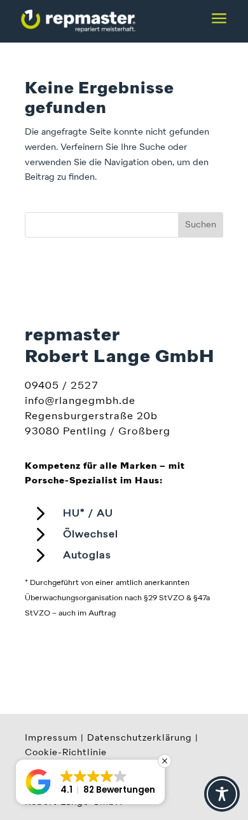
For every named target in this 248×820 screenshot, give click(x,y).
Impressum (51, 738)
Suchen (200, 224)
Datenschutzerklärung (139, 738)
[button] (90, 782)
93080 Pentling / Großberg (97, 432)
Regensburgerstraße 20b (91, 417)
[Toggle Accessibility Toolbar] (221, 793)
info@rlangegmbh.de (80, 401)
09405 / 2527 (62, 386)
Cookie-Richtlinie (66, 752)
